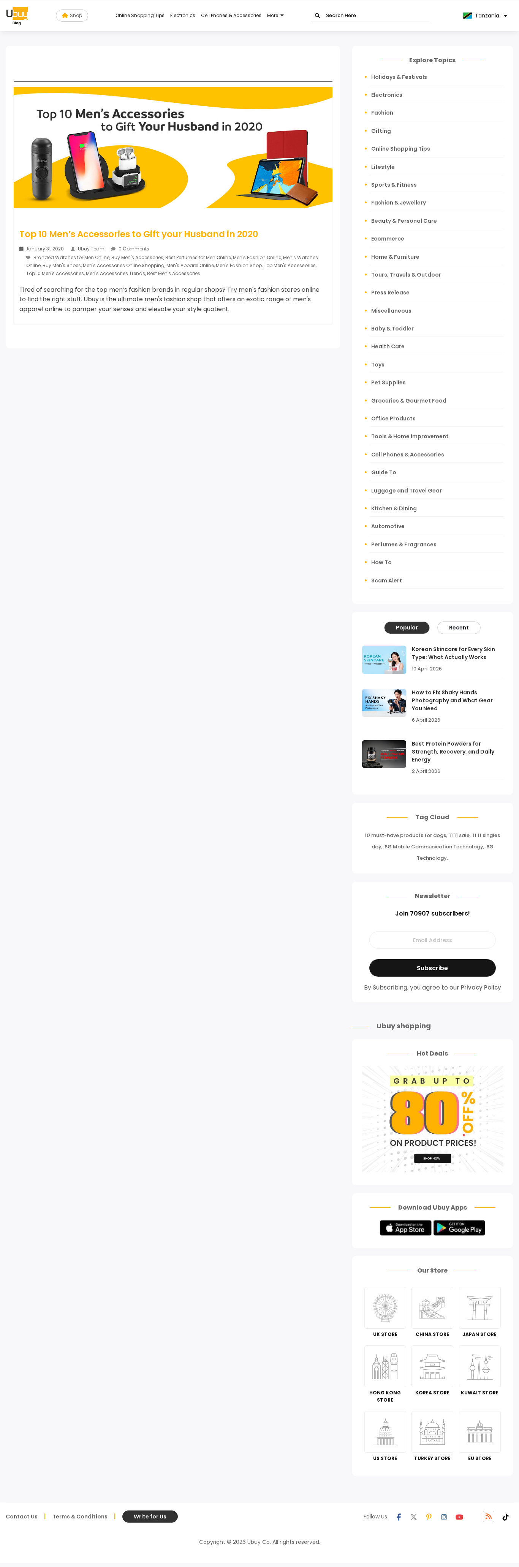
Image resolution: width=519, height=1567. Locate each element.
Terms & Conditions (80, 1516)
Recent (459, 627)
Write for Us (150, 1516)
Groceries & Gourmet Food (408, 400)
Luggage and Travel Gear (406, 490)
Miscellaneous (391, 311)
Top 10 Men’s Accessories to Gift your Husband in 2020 (138, 234)
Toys (378, 364)
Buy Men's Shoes (62, 265)
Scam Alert (386, 580)
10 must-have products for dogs (405, 835)
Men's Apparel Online (190, 265)
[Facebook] (398, 1516)
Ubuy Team (91, 248)
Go (317, 15)
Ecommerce (387, 238)
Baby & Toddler (392, 328)
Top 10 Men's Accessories (55, 273)
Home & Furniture (395, 257)
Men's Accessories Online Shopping (124, 265)
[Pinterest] (429, 1516)
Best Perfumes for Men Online (198, 257)
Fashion (382, 112)
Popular (407, 627)
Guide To (383, 472)
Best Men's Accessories (173, 273)
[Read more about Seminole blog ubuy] (17, 15)
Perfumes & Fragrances (404, 544)
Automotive (388, 526)
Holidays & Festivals (399, 77)
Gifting (381, 131)
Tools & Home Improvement (410, 436)
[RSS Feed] (488, 1516)
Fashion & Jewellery (398, 202)
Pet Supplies (388, 382)
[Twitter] (414, 1516)
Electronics (182, 15)
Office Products (393, 418)
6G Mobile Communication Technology (434, 846)
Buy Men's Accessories (137, 257)
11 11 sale (459, 835)
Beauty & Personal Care (404, 221)
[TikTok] (506, 1516)
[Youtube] (459, 1516)
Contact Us (22, 1516)
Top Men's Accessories (290, 265)
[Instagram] (444, 1516)
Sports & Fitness (394, 185)
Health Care (388, 346)
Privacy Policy (481, 987)
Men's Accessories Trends (115, 273)
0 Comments (133, 248)
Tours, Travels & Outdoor (406, 274)
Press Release (390, 292)
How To (381, 562)
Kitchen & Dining (394, 508)
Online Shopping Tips (140, 15)
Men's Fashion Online (257, 257)
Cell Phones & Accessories (231, 15)
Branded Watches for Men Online (71, 257)
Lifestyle (383, 167)
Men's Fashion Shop (239, 265)
